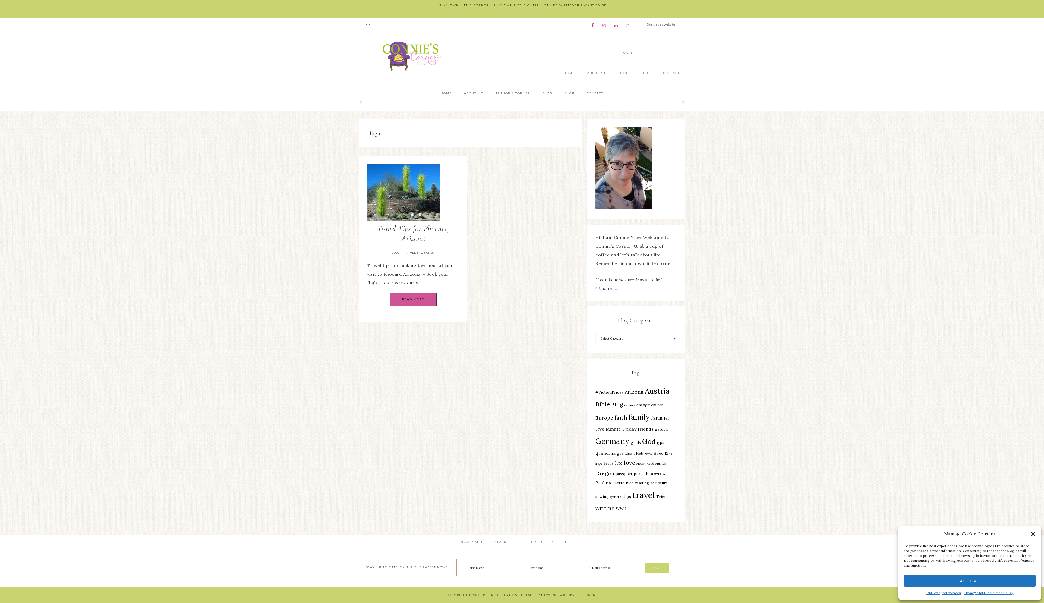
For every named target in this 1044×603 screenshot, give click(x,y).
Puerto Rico (623, 482)
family (639, 417)
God (649, 441)
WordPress (570, 594)
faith (620, 417)
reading (642, 482)
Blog (395, 253)
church (657, 405)
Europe (604, 418)
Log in (590, 594)
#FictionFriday (609, 392)
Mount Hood (645, 464)
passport (624, 473)
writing (605, 508)
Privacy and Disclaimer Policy (989, 593)
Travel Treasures (419, 253)
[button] (1033, 534)
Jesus (609, 463)
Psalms (603, 482)
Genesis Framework (538, 594)
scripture (659, 482)
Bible (602, 404)
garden (661, 429)
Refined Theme (497, 594)
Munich (660, 464)
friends (646, 429)
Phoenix (656, 473)
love (629, 462)
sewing (602, 496)
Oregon (604, 473)
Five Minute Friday (615, 429)
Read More (413, 299)
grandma (605, 453)
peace (639, 473)
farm (657, 418)
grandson (626, 453)
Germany (612, 441)
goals (636, 442)
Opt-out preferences (943, 593)
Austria (657, 391)
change (643, 405)
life (619, 463)
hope (598, 464)
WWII (621, 508)
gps (660, 442)
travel (643, 495)
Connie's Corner (413, 56)
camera (629, 405)
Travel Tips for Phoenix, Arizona (413, 233)
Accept (970, 580)
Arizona (634, 392)
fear (667, 418)
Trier (661, 496)
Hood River (664, 453)
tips (627, 496)
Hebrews (644, 453)
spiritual (616, 497)
